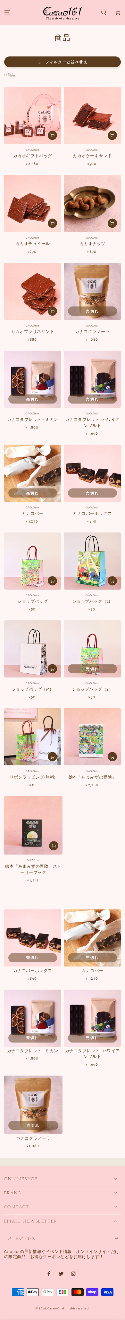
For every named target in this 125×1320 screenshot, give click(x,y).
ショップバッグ (32, 602)
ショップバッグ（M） (33, 689)
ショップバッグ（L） (92, 602)
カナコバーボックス (92, 514)
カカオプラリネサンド (32, 332)
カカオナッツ (92, 244)
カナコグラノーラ (92, 332)
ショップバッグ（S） (92, 689)
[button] (104, 12)
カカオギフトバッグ (32, 156)
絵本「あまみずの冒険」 (92, 777)
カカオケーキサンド (92, 156)
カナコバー (33, 514)
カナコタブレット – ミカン (32, 420)
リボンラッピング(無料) (33, 777)
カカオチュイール (32, 244)
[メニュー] (7, 12)
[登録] (118, 1238)
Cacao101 (54, 1308)
